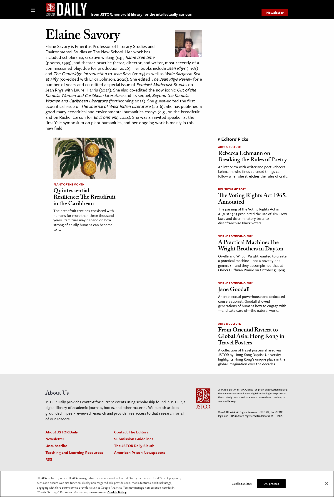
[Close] (327, 484)
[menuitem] (275, 12)
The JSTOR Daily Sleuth (134, 445)
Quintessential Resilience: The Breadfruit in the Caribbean (84, 197)
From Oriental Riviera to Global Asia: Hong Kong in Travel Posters (251, 337)
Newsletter (275, 12)
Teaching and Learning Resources (74, 452)
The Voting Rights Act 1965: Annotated (252, 199)
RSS (48, 459)
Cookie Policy (117, 492)
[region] (167, 484)
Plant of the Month (69, 184)
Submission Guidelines (133, 439)
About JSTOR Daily (61, 432)
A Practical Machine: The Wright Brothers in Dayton (250, 246)
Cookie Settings (242, 483)
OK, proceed (271, 484)
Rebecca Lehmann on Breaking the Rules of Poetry (252, 157)
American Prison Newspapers (139, 452)
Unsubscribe (56, 445)
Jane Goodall (234, 290)
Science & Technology (235, 236)
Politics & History (232, 189)
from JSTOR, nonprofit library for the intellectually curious (141, 14)
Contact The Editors (131, 432)
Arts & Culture (229, 147)
